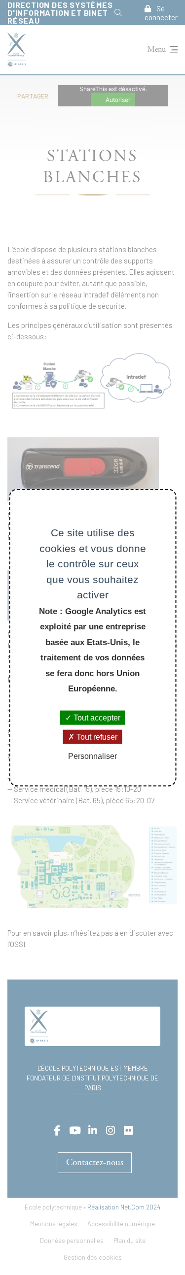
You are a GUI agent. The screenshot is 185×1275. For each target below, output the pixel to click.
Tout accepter (96, 717)
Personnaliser (92, 756)
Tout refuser (95, 736)
